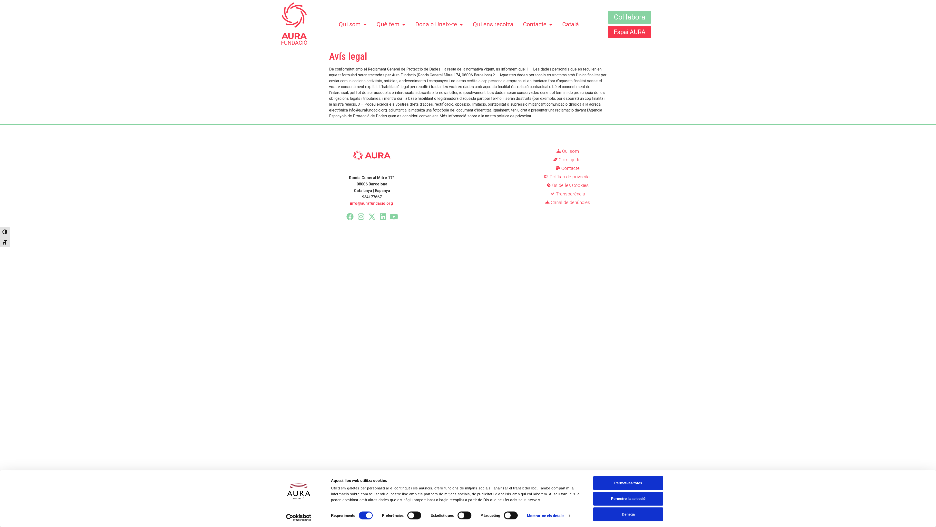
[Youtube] (394, 216)
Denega (628, 514)
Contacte (534, 24)
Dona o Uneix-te (436, 24)
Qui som (350, 24)
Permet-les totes (628, 483)
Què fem (388, 24)
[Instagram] (361, 216)
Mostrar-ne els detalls (545, 515)
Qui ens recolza (493, 24)
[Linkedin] (383, 216)
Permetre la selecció (628, 499)
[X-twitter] (372, 216)
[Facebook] (350, 216)
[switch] (414, 515)
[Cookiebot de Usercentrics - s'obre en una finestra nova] (298, 517)
